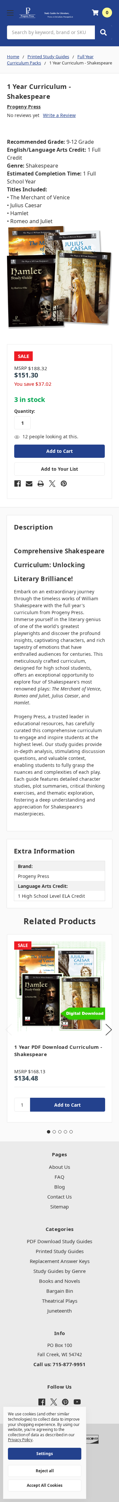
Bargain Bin (59, 1290)
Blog (59, 1186)
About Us (59, 1167)
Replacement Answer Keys (60, 1261)
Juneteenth (59, 1310)
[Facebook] (17, 483)
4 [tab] (65, 1131)
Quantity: (24, 411)
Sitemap (59, 1206)
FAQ (59, 1176)
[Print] (40, 483)
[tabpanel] (59, 1028)
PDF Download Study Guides (59, 1241)
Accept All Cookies (44, 1485)
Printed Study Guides (60, 1251)
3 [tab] (59, 1131)
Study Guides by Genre (59, 1271)
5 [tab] (71, 1131)
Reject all (45, 1471)
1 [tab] (48, 1131)
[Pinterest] (63, 483)
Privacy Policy (20, 1440)
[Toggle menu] (10, 13)
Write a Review (59, 115)
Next (108, 1029)
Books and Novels (59, 1281)
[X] (52, 483)
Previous (8, 1029)
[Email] (29, 483)
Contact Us (59, 1196)
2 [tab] (54, 1131)
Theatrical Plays (59, 1300)
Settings (44, 1453)
